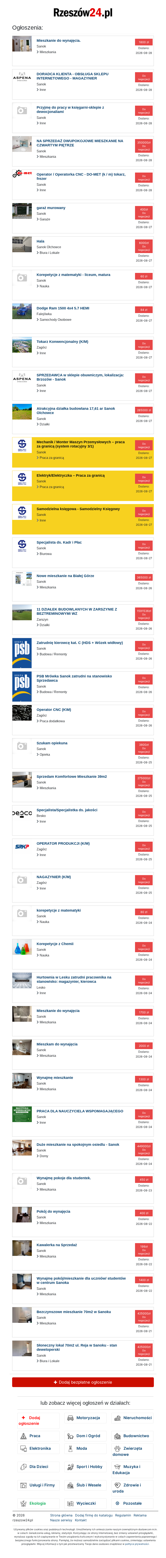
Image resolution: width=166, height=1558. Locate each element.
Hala (40, 241)
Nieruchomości (137, 1417)
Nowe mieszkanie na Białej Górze (65, 576)
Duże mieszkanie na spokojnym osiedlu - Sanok (78, 1145)
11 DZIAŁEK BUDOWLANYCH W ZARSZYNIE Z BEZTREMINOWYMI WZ (77, 611)
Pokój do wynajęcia (53, 1211)
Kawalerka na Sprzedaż (57, 1245)
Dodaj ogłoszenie (29, 1420)
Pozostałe (132, 1503)
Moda (81, 1448)
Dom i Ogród (88, 1436)
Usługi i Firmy (42, 1485)
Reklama (140, 1515)
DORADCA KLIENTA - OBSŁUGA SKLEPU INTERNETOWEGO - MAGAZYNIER (73, 76)
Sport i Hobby (89, 1466)
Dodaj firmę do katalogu (94, 1515)
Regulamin (123, 1515)
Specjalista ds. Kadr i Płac (59, 542)
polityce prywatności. (137, 1543)
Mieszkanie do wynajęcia (58, 1011)
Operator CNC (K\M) (54, 710)
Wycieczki (86, 1503)
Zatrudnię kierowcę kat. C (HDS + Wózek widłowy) (80, 643)
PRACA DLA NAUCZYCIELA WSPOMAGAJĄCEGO (80, 1111)
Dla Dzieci (38, 1466)
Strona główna (61, 1515)
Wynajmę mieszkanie (55, 1078)
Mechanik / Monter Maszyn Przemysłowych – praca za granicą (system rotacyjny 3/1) (81, 444)
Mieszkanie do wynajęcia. (59, 41)
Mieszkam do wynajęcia (57, 1044)
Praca (34, 1436)
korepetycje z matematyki (59, 910)
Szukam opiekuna (52, 743)
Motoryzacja (88, 1417)
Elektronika (40, 1448)
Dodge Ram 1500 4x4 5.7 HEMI (63, 308)
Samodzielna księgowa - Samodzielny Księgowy (78, 509)
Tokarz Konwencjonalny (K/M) (62, 342)
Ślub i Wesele (88, 1485)
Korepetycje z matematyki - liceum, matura (73, 275)
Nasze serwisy (61, 1520)
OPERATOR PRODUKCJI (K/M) (63, 843)
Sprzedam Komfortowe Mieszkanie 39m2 (72, 777)
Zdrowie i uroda (127, 1488)
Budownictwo (135, 1436)
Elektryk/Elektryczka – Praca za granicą (71, 475)
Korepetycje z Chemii (55, 944)
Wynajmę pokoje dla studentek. (64, 1178)
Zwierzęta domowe (127, 1451)
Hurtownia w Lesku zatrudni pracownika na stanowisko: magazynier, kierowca (74, 979)
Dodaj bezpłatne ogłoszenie (85, 1382)
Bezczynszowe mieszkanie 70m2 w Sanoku (74, 1312)
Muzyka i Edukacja (126, 1469)
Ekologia (37, 1503)
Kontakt (81, 1520)
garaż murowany (51, 208)
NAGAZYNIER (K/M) (54, 877)
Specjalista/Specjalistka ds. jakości (67, 810)
